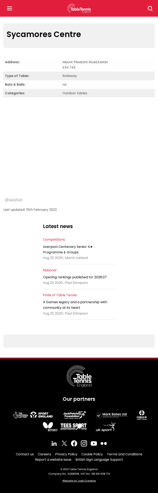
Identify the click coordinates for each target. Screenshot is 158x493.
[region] (79, 152)
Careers (44, 454)
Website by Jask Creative (79, 481)
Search (150, 8)
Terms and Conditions (124, 454)
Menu (9, 8)
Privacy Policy (66, 454)
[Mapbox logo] (14, 200)
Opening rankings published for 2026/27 (75, 277)
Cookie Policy (92, 454)
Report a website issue (53, 459)
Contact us (25, 454)
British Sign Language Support (99, 459)
